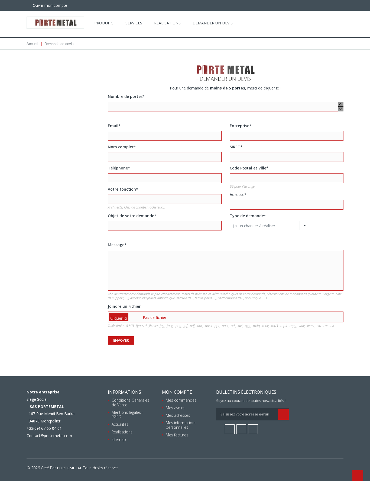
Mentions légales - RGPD (127, 414)
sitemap (119, 439)
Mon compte (177, 392)
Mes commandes (181, 400)
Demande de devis (59, 44)
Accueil (32, 44)
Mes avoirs (175, 407)
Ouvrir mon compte (49, 5)
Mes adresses (178, 415)
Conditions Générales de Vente (130, 402)
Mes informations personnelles (181, 425)
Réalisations (167, 22)
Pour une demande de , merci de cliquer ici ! (225, 88)
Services (133, 22)
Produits (103, 22)
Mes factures (177, 434)
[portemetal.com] (55, 23)
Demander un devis (213, 22)
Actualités (120, 424)
